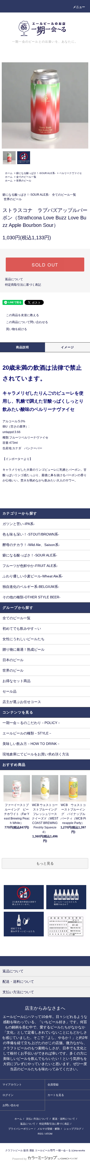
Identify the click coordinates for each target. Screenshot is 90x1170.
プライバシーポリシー (20, 1128)
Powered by (19, 1158)
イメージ (67, 347)
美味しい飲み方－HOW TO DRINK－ (31, 744)
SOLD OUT (45, 264)
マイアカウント (12, 1084)
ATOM (48, 1133)
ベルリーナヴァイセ (70, 173)
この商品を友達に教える (22, 315)
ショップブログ (72, 1128)
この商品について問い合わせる (27, 322)
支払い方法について (37, 1118)
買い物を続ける (16, 329)
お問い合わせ (10, 1105)
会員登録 (53, 1084)
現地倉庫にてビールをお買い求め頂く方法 (35, 754)
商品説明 (22, 347)
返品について (14, 279)
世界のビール (23, 180)
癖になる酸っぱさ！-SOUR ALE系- (36, 173)
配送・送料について (63, 1118)
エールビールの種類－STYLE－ (27, 733)
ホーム (8, 173)
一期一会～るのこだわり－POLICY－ (31, 723)
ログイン (8, 1094)
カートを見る (56, 1094)
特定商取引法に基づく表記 (23, 284)
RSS (40, 1133)
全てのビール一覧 (26, 177)
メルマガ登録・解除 (48, 1128)
